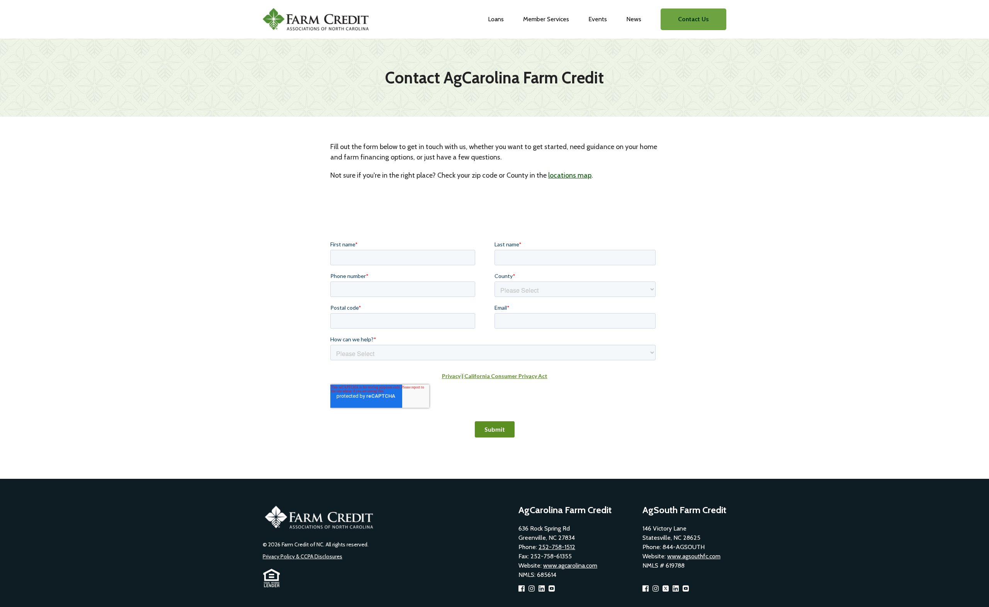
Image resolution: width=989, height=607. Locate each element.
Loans (496, 19)
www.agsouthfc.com (694, 556)
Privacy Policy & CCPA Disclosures (302, 556)
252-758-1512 (557, 547)
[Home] (318, 19)
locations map (569, 175)
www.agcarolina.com (570, 565)
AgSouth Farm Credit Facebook (645, 588)
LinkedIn (542, 588)
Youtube (552, 588)
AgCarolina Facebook (521, 588)
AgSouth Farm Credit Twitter (666, 588)
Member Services (546, 19)
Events (597, 19)
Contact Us (693, 19)
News (633, 19)
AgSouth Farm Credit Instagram (656, 588)
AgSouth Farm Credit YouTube (686, 588)
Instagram (531, 588)
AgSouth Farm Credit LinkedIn (676, 588)
